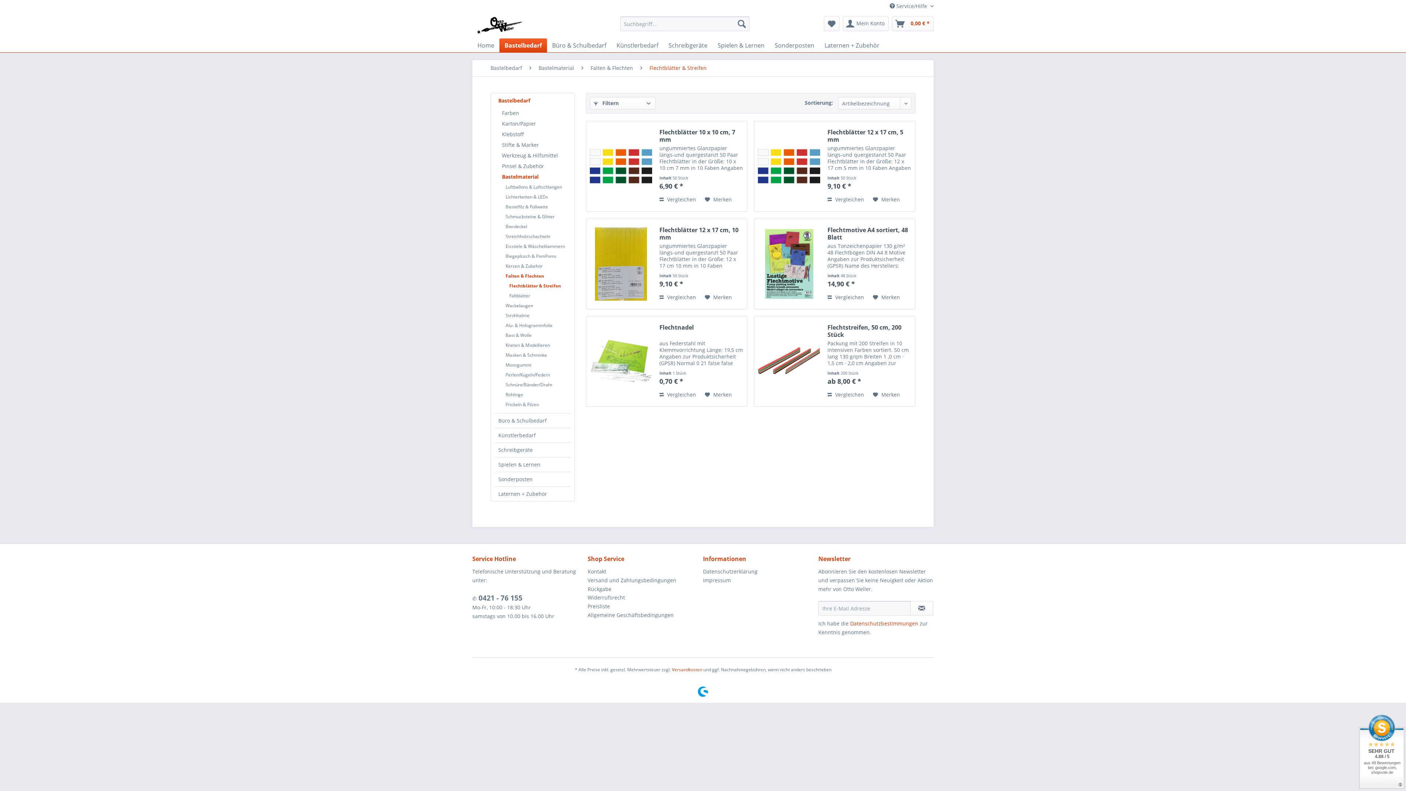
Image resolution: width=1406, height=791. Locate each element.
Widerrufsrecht (606, 597)
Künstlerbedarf (517, 435)
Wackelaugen (519, 305)
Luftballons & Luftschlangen (534, 187)
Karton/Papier (519, 123)
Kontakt (597, 571)
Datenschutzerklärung (730, 571)
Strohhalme (517, 315)
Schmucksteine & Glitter (530, 216)
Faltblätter (519, 296)
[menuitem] (685, 23)
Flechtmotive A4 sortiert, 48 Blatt (867, 233)
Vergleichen (681, 199)
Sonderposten (515, 479)
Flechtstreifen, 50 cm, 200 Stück (864, 331)
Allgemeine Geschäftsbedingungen (631, 615)
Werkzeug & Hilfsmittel (530, 155)
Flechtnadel (676, 327)
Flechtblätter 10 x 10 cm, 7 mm (697, 136)
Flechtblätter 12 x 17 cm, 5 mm (865, 136)
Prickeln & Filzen (522, 404)
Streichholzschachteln (528, 236)
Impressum (717, 580)
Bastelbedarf (514, 100)
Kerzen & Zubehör (524, 266)
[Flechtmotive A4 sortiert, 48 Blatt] (789, 264)
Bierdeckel (516, 226)
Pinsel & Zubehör (523, 166)
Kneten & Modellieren (528, 345)
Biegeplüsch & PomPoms (531, 256)
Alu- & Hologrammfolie (529, 325)
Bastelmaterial (520, 176)
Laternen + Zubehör (522, 493)
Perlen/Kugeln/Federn (528, 375)
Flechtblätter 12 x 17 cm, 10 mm (699, 233)
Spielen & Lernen (519, 464)
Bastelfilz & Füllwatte (527, 207)
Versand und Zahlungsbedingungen (632, 580)
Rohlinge (514, 394)
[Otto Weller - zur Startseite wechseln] (499, 25)
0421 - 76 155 (499, 598)
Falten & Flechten (525, 276)
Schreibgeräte (515, 449)
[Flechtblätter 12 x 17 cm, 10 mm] (621, 264)
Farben (510, 112)
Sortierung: (819, 102)
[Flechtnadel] (621, 361)
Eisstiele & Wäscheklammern (535, 246)
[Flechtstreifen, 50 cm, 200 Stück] (789, 361)
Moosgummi (518, 365)
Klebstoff (513, 134)
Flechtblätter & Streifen (535, 286)
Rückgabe (599, 589)
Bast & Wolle (519, 335)
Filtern (610, 103)
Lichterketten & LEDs (527, 197)
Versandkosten (687, 669)
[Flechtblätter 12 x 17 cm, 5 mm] (789, 166)
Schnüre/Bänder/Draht (529, 385)
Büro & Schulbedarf (522, 420)
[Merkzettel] (832, 23)
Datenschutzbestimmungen (884, 623)
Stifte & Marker (520, 144)
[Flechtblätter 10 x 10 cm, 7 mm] (621, 166)
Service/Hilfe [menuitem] (912, 6)
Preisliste (599, 606)
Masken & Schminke (526, 355)
